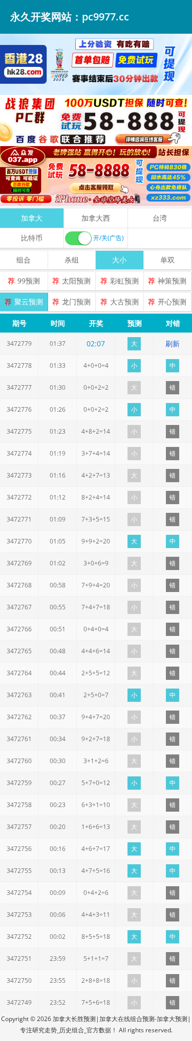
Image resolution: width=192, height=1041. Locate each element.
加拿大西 (95, 218)
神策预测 (172, 281)
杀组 (72, 260)
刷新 (172, 343)
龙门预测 (76, 301)
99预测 (28, 281)
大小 (119, 260)
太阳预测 (76, 281)
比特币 (31, 238)
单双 (167, 260)
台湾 (160, 218)
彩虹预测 (124, 281)
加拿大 (31, 218)
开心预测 (172, 301)
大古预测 (124, 301)
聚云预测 (28, 301)
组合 (23, 260)
